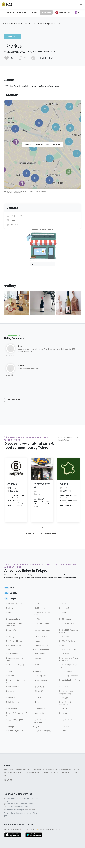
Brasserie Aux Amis (68, 649)
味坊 (10, 649)
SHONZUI (11, 698)
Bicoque (11, 726)
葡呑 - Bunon (66, 619)
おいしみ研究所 (66, 671)
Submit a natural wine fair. (18, 807)
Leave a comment (13, 400)
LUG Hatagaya (13, 702)
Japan (30, 23)
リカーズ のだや (42, 485)
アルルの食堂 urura (42, 687)
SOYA (63, 731)
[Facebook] (11, 780)
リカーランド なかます (16, 665)
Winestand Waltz (14, 619)
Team (6, 813)
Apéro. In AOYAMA (42, 623)
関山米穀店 (39, 691)
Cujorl (63, 645)
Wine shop (12, 36)
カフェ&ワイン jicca (15, 720)
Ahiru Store (65, 726)
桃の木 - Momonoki (42, 649)
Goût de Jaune (40, 608)
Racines (38, 658)
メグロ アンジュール (69, 720)
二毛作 (37, 619)
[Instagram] (5, 780)
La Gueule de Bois (15, 645)
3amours (64, 713)
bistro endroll (40, 654)
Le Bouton (65, 637)
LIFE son (64, 709)
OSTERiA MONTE (41, 637)
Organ (63, 604)
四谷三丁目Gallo (41, 676)
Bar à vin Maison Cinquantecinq (66, 692)
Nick (20, 346)
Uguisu (37, 726)
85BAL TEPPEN (13, 687)
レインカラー (66, 608)
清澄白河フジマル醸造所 (43, 731)
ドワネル (38, 698)
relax (37, 665)
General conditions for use (21, 813)
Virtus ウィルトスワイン (70, 623)
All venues (46, 12)
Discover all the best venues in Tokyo (42, 533)
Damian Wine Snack (42, 630)
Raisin (5, 23)
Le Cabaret (12, 709)
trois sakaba (39, 713)
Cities (34, 12)
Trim (37, 702)
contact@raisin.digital (15, 810)
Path (10, 612)
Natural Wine (13, 829)
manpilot (22, 366)
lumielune (65, 654)
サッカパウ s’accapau (69, 676)
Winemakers (64, 12)
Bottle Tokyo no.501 (15, 731)
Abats (64, 484)
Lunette (64, 612)
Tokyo (39, 23)
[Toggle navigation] (80, 4)
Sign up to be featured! (43, 264)
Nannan (11, 691)
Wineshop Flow (14, 654)
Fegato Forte (66, 687)
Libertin (11, 676)
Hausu (37, 641)
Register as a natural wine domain (20, 804)
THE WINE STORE (41, 680)
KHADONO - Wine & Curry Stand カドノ (14, 624)
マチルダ (11, 637)
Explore (10, 12)
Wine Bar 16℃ (40, 709)
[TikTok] (8, 780)
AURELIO (11, 671)
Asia (22, 23)
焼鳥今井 (64, 698)
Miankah (38, 671)
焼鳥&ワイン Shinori (68, 641)
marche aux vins (41, 645)
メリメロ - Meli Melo (15, 641)
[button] (42, 527)
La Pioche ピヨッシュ (16, 604)
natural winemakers (41, 769)
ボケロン (12, 484)
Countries (21, 12)
